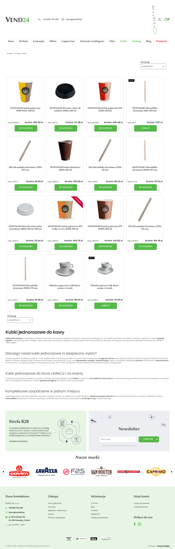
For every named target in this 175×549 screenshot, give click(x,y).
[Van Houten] (101, 471)
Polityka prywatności (99, 517)
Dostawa (51, 507)
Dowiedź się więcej (18, 441)
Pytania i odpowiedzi (56, 517)
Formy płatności (55, 503)
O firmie (94, 503)
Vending (136, 41)
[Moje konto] (160, 19)
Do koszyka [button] (26, 128)
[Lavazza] (46, 471)
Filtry (112, 41)
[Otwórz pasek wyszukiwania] (153, 11)
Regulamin (95, 514)
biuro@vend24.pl (74, 19)
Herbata (23, 41)
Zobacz (145, 128)
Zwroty (51, 514)
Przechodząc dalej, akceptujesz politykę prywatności (119, 445)
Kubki (123, 41)
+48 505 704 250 (51, 19)
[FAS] (74, 471)
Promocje (161, 41)
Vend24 (10, 54)
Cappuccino (68, 41)
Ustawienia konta (141, 507)
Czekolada (38, 41)
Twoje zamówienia (141, 503)
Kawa (11, 41)
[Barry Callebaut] (128, 471)
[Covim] (19, 471)
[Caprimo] (156, 471)
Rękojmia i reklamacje (57, 510)
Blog (148, 41)
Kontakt (94, 510)
